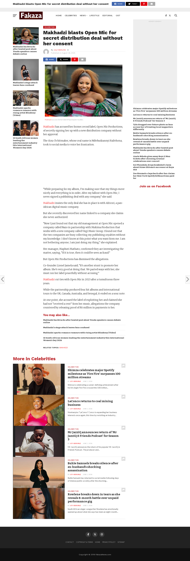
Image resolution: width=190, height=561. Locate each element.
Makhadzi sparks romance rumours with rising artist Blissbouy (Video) (25, 111)
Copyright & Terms (84, 542)
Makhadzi (48, 120)
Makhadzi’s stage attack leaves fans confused (25, 83)
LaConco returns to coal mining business (154, 115)
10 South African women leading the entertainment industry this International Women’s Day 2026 (25, 143)
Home (59, 15)
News (83, 15)
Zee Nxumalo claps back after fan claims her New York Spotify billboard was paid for (154, 175)
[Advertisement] (84, 167)
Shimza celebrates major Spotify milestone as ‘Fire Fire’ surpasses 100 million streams (155, 109)
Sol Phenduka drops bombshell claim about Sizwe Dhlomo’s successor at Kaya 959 (153, 167)
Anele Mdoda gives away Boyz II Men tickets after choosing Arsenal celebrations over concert (151, 158)
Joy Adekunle (60, 50)
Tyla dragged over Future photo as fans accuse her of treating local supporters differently (153, 127)
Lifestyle (94, 15)
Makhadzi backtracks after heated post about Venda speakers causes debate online (25, 50)
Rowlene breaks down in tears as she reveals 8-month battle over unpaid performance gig (151, 141)
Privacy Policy (108, 542)
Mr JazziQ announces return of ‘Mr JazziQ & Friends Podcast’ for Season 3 (154, 119)
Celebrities (71, 15)
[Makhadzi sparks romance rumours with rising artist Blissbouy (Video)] (26, 105)
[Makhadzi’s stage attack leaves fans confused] (26, 79)
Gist (118, 15)
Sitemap (121, 542)
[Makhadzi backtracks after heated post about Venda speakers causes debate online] (26, 43)
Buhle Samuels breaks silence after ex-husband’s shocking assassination (153, 134)
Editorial (107, 15)
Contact (70, 542)
